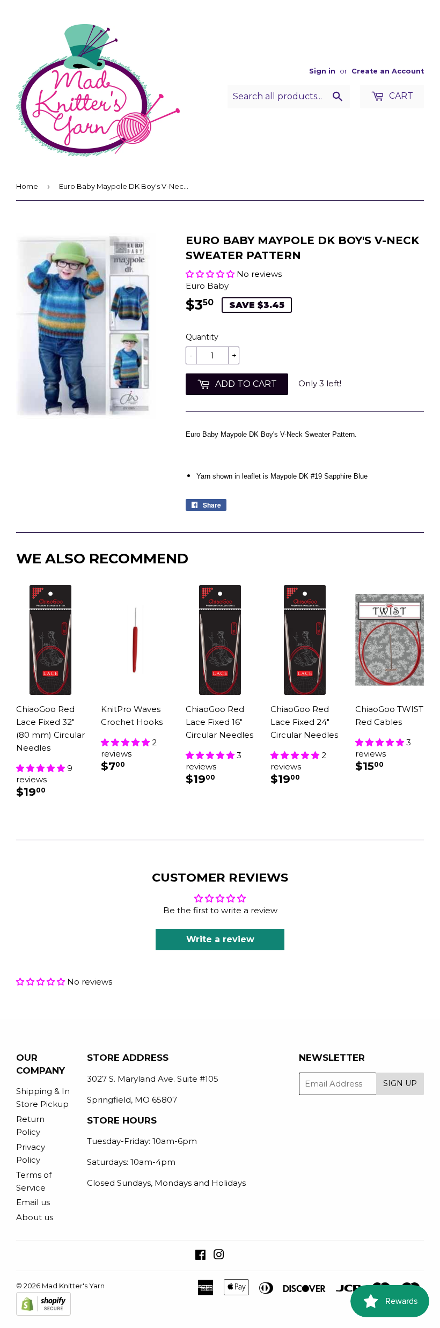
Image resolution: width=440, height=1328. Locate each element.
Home (27, 186)
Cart (400, 96)
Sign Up (400, 1083)
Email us (33, 1202)
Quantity (202, 337)
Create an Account (387, 71)
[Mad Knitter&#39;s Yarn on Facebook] (200, 1256)
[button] (210, 274)
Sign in (322, 71)
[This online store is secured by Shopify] (43, 1313)
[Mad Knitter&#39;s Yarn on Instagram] (219, 1256)
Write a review (220, 939)
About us (34, 1217)
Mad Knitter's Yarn (73, 1285)
